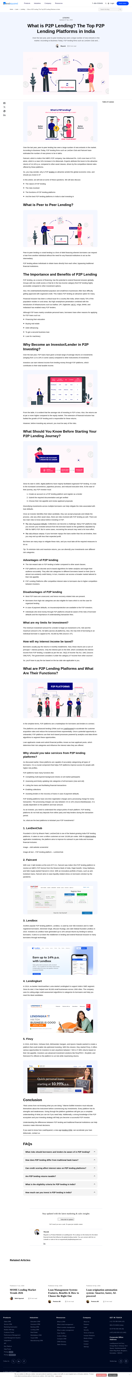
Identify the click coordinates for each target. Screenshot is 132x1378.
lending (52, 172)
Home (11, 9)
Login (112, 3)
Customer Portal (9, 1332)
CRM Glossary (61, 1341)
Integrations (7, 1340)
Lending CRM (35, 1329)
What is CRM (61, 1321)
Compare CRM (61, 1338)
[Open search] (120, 9)
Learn (16, 9)
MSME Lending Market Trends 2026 (28, 1285)
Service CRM (8, 1324)
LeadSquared (68, 729)
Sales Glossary (61, 1344)
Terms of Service (89, 1333)
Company (48, 3)
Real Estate (34, 1332)
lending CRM (67, 1130)
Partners (86, 1324)
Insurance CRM (35, 1324)
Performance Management (12, 1335)
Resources (59, 3)
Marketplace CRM (36, 1335)
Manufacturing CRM (37, 1340)
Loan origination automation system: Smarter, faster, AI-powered (104, 1285)
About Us (86, 1321)
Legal (85, 1327)
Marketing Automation (10, 1327)
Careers (86, 1341)
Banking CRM (35, 1327)
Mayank (46, 1232)
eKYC (73, 305)
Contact (86, 1344)
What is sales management (65, 1330)
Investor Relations (89, 1335)
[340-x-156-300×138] (10, 3)
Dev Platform (8, 1346)
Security (86, 1330)
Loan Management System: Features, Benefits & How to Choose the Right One (66, 1285)
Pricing (8, 1352)
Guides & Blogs (61, 1336)
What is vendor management (66, 1327)
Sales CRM (7, 1321)
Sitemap (86, 1346)
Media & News (88, 1338)
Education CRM (35, 1321)
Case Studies (61, 1333)
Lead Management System (12, 1338)
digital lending (90, 836)
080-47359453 (98, 3)
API (5, 1343)
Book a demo (122, 3)
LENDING (66, 18)
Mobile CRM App (9, 1329)
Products (27, 3)
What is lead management (65, 1324)
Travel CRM (34, 1338)
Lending (23, 9)
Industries (37, 3)
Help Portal (7, 1349)
